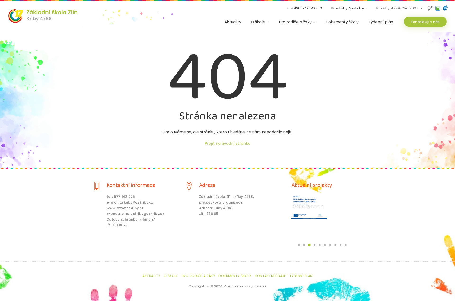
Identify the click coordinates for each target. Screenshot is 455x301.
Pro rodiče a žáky (295, 22)
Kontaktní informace (131, 185)
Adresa (207, 185)
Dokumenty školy (342, 22)
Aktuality (232, 22)
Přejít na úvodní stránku (227, 143)
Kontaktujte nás (425, 21)
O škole (258, 22)
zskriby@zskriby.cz (352, 8)
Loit (207, 286)
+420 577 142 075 (307, 8)
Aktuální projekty (311, 185)
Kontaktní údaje (270, 275)
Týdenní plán (380, 22)
